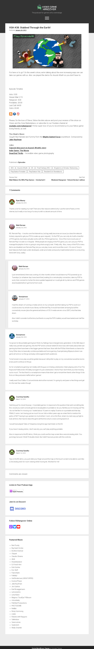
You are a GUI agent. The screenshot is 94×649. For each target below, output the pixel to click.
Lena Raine (15, 595)
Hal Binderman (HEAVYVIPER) (22, 578)
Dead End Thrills (16, 153)
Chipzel (14, 554)
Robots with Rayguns (19, 617)
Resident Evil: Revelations (53, 172)
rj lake (14, 614)
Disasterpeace (17, 562)
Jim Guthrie (16, 586)
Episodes (21, 162)
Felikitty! (14, 575)
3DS (12, 168)
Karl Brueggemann (18, 589)
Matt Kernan (20, 225)
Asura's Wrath (22, 168)
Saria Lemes (16, 622)
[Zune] (18, 115)
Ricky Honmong (17, 611)
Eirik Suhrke (16, 567)
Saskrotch (15, 625)
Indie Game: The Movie (19, 151)
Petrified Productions (19, 603)
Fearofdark (16, 573)
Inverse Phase (17, 581)
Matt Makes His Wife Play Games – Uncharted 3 (27, 180)
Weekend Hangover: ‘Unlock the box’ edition (68, 180)
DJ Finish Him (16, 564)
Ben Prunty (15, 545)
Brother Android (17, 551)
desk (13, 559)
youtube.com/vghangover (20, 126)
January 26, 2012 (20, 30)
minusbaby (16, 600)
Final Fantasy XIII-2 (43, 168)
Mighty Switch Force (52, 137)
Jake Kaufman (15, 140)
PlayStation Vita (34, 172)
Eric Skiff (15, 570)
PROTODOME (16, 606)
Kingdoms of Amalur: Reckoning (65, 168)
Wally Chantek (17, 628)
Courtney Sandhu (22, 397)
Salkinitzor (15, 619)
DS (32, 168)
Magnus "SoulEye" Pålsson (21, 597)
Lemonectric (16, 592)
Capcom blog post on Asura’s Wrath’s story (27, 148)
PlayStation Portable (18, 172)
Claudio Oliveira (17, 556)
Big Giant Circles (17, 548)
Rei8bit (14, 608)
